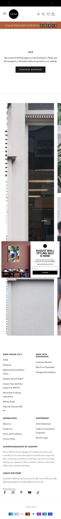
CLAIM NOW (45, 272)
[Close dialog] (57, 244)
